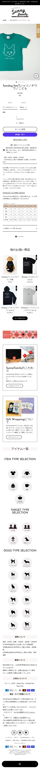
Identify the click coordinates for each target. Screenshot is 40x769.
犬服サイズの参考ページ (21, 718)
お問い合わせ (22, 670)
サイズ (24, 102)
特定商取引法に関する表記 (28, 740)
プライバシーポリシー (20, 743)
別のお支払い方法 (20, 140)
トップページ (8, 737)
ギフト (33, 737)
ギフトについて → (13, 437)
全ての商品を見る (20, 318)
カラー (10, 102)
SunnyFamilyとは (25, 737)
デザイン (16, 737)
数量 (4, 112)
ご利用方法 (8, 740)
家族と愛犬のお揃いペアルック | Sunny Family (21, 750)
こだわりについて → (14, 385)
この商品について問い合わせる (12, 228)
